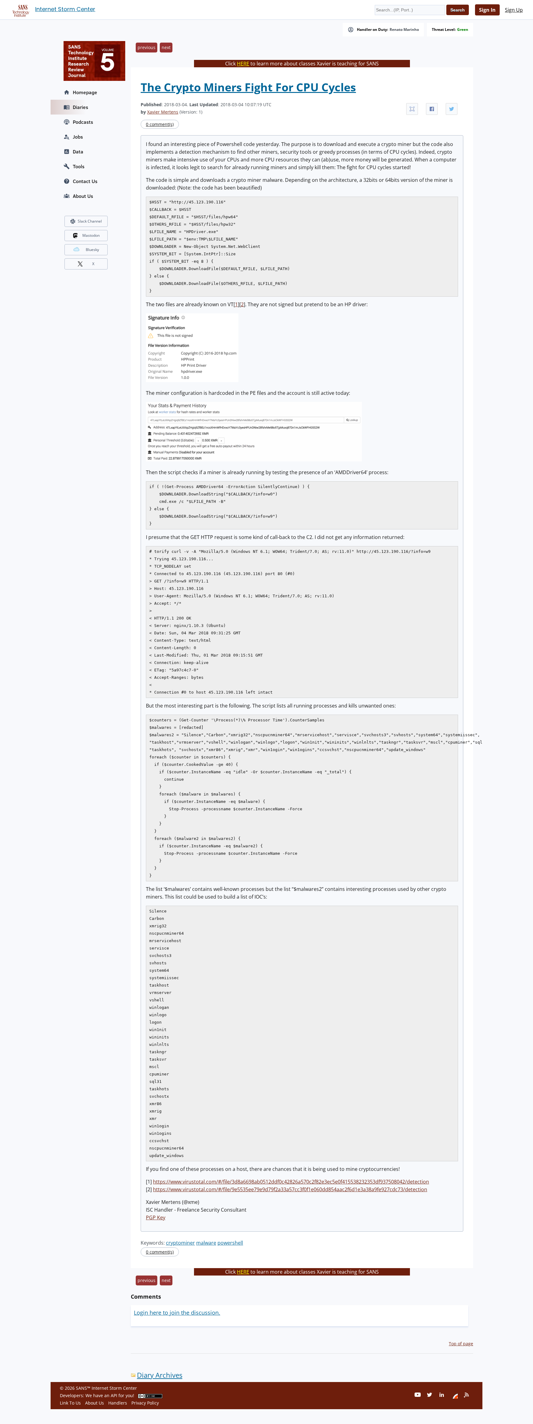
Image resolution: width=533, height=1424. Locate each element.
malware (206, 1242)
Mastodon (91, 235)
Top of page (461, 1344)
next (166, 47)
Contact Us (85, 181)
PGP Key (155, 1217)
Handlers (117, 1403)
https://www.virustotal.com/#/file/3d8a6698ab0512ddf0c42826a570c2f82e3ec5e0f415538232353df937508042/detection (291, 1181)
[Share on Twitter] (451, 109)
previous (146, 47)
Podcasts (83, 122)
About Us (83, 196)
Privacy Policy (145, 1403)
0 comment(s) (160, 124)
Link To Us (70, 1403)
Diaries (80, 107)
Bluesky (92, 249)
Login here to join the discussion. (177, 1312)
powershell (230, 1242)
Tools (79, 166)
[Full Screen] (412, 109)
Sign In (487, 9)
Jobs (78, 136)
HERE (243, 63)
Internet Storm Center (65, 9)
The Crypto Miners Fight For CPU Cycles (248, 87)
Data (78, 151)
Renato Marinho (404, 29)
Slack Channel (90, 221)
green (462, 29)
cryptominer (180, 1242)
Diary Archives (159, 1375)
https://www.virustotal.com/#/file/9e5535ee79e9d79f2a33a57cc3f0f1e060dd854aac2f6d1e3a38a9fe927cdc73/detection (290, 1189)
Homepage (85, 92)
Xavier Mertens (162, 112)
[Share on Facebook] (432, 109)
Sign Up (514, 9)
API (114, 1395)
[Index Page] (19, 9)
